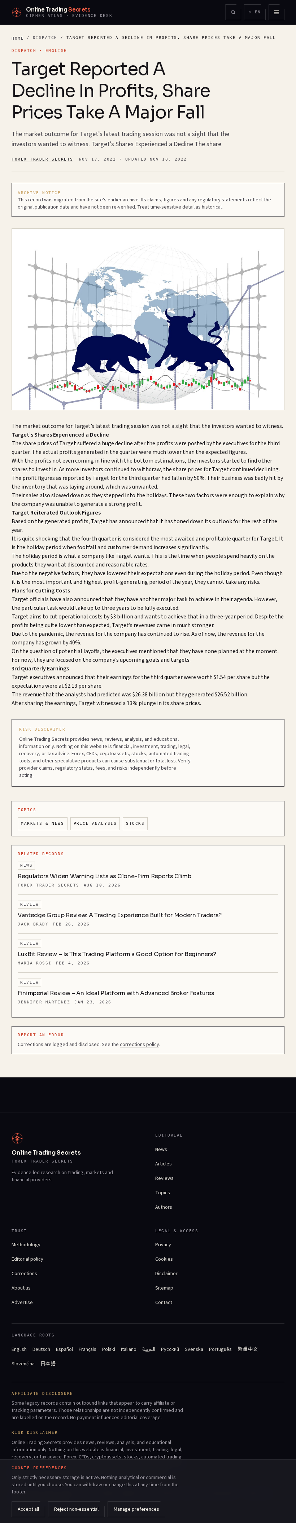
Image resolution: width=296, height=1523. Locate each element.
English (19, 1349)
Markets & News (42, 823)
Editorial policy (27, 1259)
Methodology (26, 1244)
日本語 (48, 1363)
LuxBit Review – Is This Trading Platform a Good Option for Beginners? (117, 954)
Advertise (22, 1302)
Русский (170, 1349)
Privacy (163, 1244)
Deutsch (41, 1349)
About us (21, 1288)
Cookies (164, 1259)
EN (257, 13)
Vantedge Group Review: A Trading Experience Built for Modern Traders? (120, 915)
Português (220, 1349)
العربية (148, 1349)
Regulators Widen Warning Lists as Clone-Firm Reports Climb (104, 876)
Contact (163, 1302)
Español (64, 1349)
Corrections (24, 1273)
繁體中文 (248, 1349)
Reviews (164, 1178)
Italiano (128, 1349)
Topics (162, 1192)
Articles (163, 1164)
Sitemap (164, 1288)
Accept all (28, 1509)
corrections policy (139, 1044)
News (161, 1149)
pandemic (51, 634)
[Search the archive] (233, 12)
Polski (108, 1349)
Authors (163, 1207)
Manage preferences (136, 1509)
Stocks (135, 823)
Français (87, 1349)
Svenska (194, 1349)
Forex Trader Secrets (42, 159)
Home (18, 38)
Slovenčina (23, 1363)
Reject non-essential (76, 1509)
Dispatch (45, 37)
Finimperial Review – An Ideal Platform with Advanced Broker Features (116, 993)
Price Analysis (95, 823)
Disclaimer (166, 1273)
